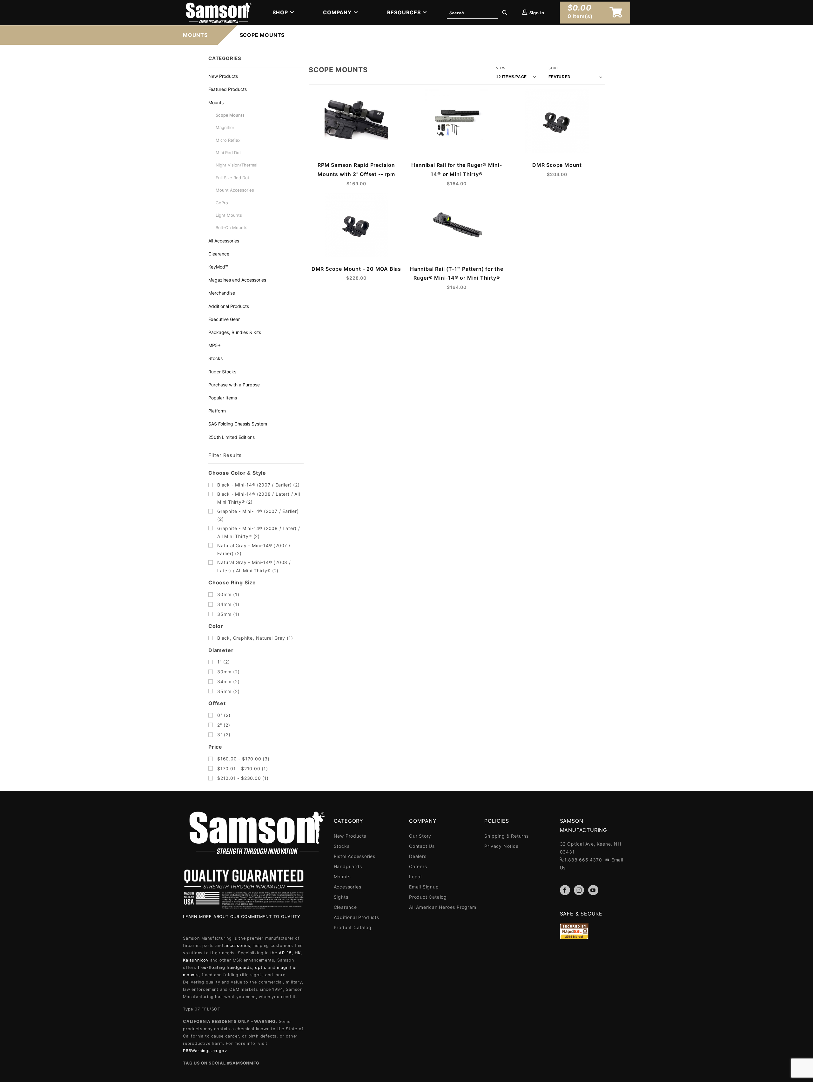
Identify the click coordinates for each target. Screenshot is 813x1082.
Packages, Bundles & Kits (234, 332)
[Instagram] (579, 890)
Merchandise (221, 293)
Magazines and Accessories (237, 279)
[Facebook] (565, 890)
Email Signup (424, 886)
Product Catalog (353, 927)
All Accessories (223, 240)
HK (298, 952)
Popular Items (222, 397)
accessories (237, 945)
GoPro (222, 202)
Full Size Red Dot (232, 177)
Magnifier (225, 127)
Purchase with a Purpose (234, 384)
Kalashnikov (196, 960)
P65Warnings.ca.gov (205, 1050)
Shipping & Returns (506, 836)
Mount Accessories (235, 190)
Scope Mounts (230, 115)
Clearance (218, 253)
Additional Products (228, 306)
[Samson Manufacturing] (218, 12)
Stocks (215, 358)
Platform (217, 410)
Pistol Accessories (354, 856)
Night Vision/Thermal (236, 164)
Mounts (216, 102)
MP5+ (214, 345)
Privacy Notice (501, 846)
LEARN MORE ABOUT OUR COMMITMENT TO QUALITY (241, 916)
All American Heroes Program (442, 907)
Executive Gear (224, 319)
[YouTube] (593, 890)
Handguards (348, 866)
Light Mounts (229, 215)
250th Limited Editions (231, 437)
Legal (415, 876)
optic (260, 967)
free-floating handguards (225, 967)
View (501, 68)
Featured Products (227, 89)
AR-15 (285, 952)
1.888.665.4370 (583, 859)
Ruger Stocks (222, 371)
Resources (404, 12)
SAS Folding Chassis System (237, 423)
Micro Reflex (228, 140)
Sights (341, 897)
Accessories (347, 886)
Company (337, 12)
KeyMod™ (218, 266)
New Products (223, 76)
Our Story (420, 836)
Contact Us (422, 846)
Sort (553, 68)
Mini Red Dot (228, 152)
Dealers (418, 856)
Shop (280, 12)
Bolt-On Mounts (231, 227)
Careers (418, 866)
